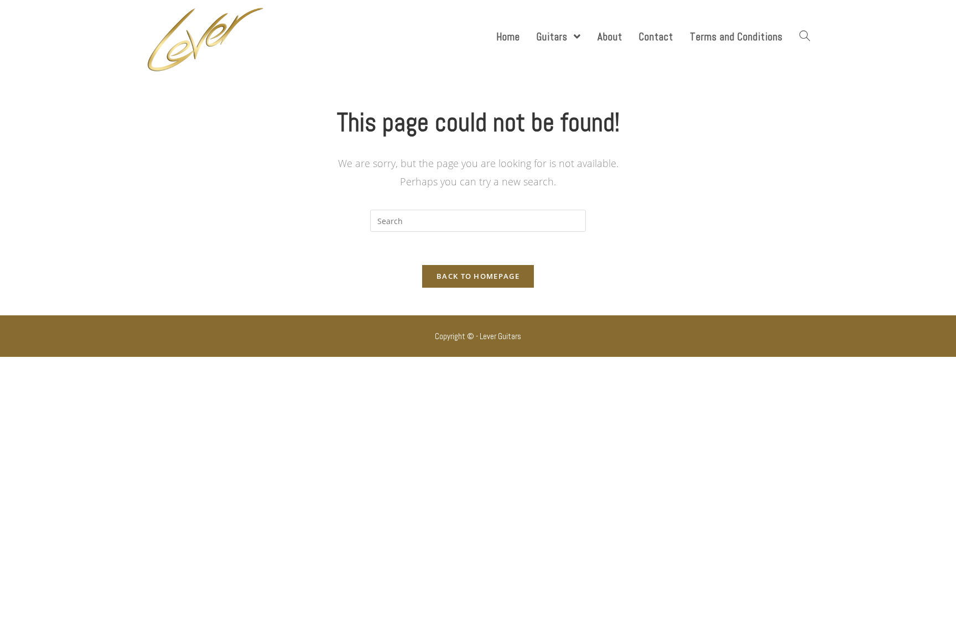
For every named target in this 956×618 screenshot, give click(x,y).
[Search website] (804, 37)
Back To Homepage (478, 276)
